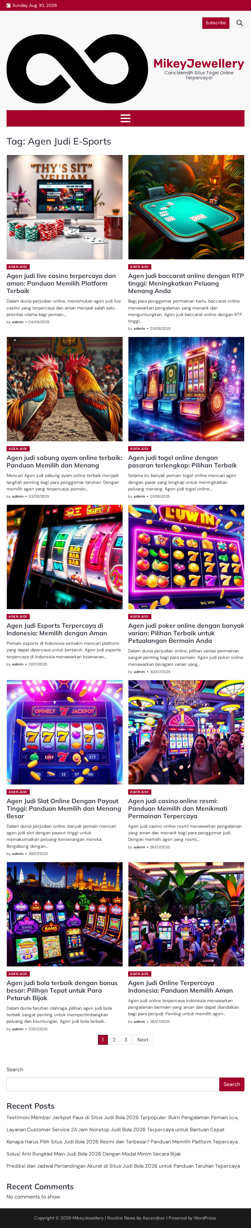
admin (18, 322)
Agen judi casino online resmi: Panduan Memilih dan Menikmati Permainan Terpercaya (177, 808)
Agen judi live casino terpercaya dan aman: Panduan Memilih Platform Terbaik (61, 283)
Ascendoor (153, 1218)
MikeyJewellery (198, 63)
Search (15, 1069)
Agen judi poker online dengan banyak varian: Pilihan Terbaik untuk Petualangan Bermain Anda (186, 633)
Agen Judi (17, 267)
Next (142, 1039)
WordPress (205, 1218)
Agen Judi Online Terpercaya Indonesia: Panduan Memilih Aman (180, 986)
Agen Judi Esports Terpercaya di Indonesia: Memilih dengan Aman (57, 629)
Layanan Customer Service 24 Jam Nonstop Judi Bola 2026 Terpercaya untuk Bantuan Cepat (116, 1129)
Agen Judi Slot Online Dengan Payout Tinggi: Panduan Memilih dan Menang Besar (64, 808)
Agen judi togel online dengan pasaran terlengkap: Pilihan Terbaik (182, 461)
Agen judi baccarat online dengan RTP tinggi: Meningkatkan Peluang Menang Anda (186, 283)
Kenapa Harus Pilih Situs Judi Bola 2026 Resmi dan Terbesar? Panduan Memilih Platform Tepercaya (122, 1142)
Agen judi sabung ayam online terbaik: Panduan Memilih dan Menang (64, 461)
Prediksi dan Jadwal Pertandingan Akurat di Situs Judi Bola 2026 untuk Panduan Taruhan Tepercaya (123, 1166)
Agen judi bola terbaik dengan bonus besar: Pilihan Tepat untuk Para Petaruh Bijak (62, 990)
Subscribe (216, 23)
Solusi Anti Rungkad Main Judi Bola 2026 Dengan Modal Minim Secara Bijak (94, 1154)
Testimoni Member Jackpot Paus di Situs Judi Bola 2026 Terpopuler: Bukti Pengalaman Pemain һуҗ (122, 1117)
